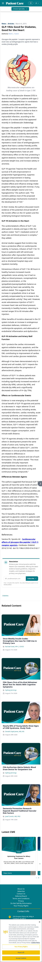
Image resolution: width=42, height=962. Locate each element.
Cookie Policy (35, 942)
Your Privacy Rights (21, 906)
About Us (21, 889)
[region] (21, 940)
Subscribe (30, 578)
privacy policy (7, 584)
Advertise (21, 891)
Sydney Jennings (11, 690)
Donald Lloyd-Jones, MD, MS (14, 731)
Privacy (21, 901)
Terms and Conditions (21, 898)
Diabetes (5, 596)
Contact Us (21, 894)
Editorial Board (21, 896)
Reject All (21, 952)
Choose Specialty (19, 9)
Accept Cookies (21, 958)
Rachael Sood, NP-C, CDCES (14, 646)
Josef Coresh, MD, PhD (12, 816)
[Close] (39, 922)
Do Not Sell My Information (21, 903)
